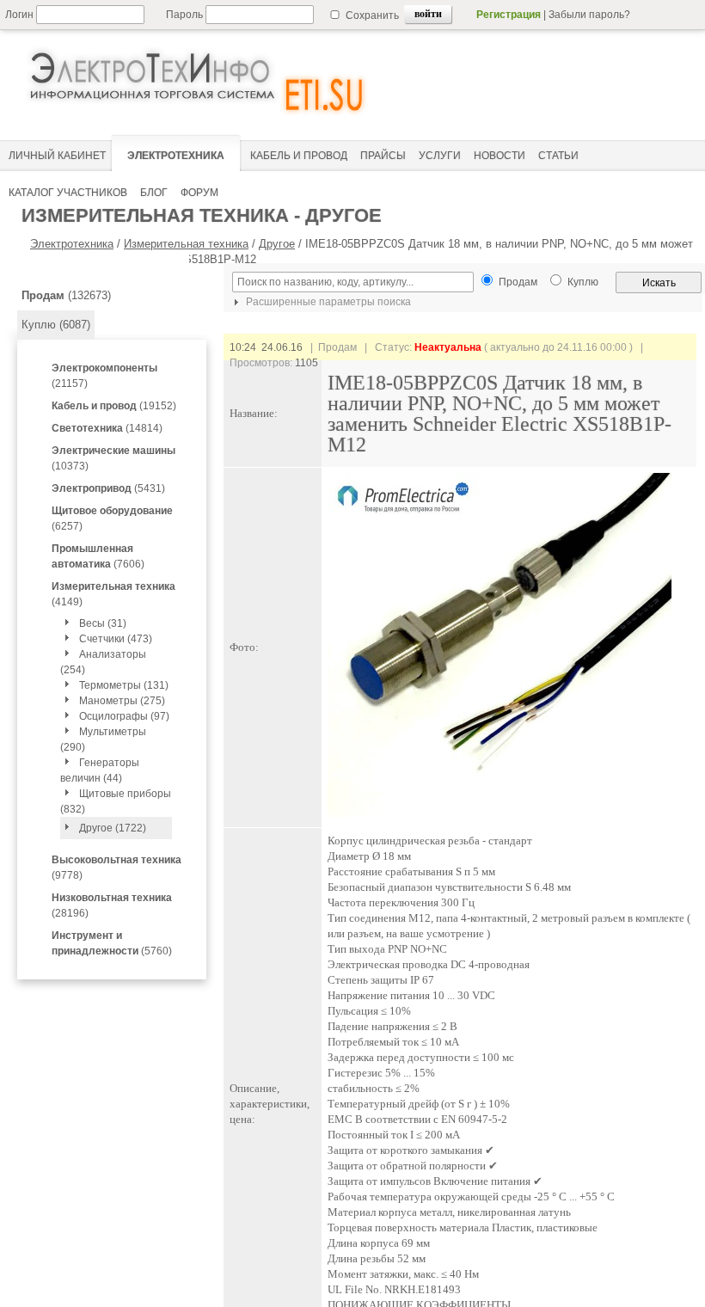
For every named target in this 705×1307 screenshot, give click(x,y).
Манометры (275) (122, 701)
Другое (277, 243)
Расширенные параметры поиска (327, 302)
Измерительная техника (186, 243)
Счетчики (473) (115, 639)
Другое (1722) (112, 828)
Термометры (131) (124, 685)
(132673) (66, 295)
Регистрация (508, 15)
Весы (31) (102, 623)
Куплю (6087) (55, 324)
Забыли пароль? (589, 15)
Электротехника (71, 243)
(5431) (108, 488)
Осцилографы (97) (124, 716)
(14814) (107, 428)
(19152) (114, 406)
